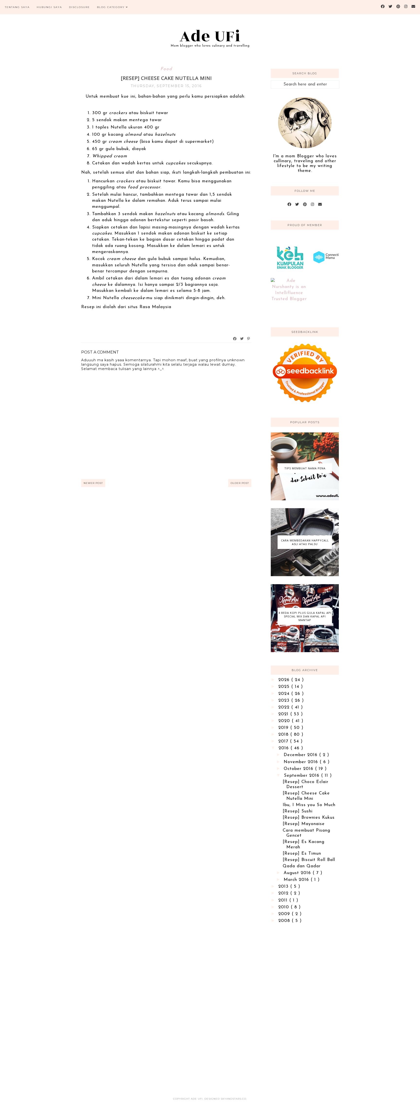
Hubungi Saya (49, 7)
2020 (285, 721)
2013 (284, 887)
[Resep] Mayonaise (304, 824)
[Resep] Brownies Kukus (309, 818)
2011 (283, 900)
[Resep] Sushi (298, 811)
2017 (284, 741)
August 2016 (298, 873)
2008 (285, 921)
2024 (284, 694)
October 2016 (299, 769)
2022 (284, 707)
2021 (284, 714)
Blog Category (111, 7)
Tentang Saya (17, 7)
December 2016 (301, 755)
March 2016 (297, 880)
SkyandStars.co (233, 1098)
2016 (284, 748)
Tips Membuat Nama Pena (304, 468)
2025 (284, 687)
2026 (284, 680)
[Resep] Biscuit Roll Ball (309, 860)
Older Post (240, 483)
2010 (284, 907)
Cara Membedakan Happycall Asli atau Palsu (305, 542)
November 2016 (302, 762)
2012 (284, 893)
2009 (285, 914)
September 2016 (302, 776)
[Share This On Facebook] (235, 338)
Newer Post (93, 483)
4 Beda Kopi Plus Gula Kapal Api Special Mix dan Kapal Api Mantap (305, 616)
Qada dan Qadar (302, 866)
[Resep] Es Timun (302, 853)
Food (166, 69)
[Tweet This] (242, 338)
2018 (284, 735)
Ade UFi (210, 36)
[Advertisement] (305, 1006)
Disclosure (79, 7)
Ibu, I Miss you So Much (309, 805)
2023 (284, 701)
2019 (284, 728)
